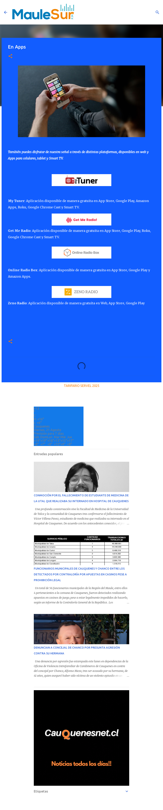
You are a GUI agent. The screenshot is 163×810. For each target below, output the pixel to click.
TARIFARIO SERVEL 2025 (81, 385)
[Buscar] (157, 12)
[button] (10, 56)
